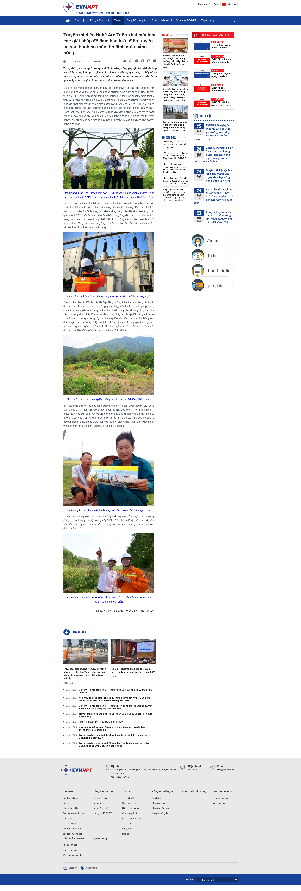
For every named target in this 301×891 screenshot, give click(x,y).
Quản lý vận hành (130, 803)
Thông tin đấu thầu (160, 808)
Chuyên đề (127, 829)
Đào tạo (125, 834)
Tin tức (118, 20)
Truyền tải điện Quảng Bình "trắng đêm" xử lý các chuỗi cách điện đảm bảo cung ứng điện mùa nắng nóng (114, 744)
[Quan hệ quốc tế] (198, 270)
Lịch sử (66, 803)
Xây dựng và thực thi (72, 855)
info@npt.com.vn (225, 769)
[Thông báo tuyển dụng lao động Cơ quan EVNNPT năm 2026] (202, 45)
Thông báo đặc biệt (160, 803)
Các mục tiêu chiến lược (74, 813)
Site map (91, 867)
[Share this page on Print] (131, 60)
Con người (67, 818)
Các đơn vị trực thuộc (72, 829)
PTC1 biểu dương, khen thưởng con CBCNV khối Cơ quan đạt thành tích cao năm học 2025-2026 (214, 196)
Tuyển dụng (208, 20)
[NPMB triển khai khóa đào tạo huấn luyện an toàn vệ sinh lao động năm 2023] (133, 651)
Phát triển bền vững (194, 791)
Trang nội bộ (204, 4)
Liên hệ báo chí (218, 803)
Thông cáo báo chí (220, 798)
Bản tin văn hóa (70, 850)
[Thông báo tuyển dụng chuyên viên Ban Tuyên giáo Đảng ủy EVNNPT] (202, 73)
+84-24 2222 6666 (197, 769)
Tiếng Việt (231, 4)
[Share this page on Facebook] (154, 60)
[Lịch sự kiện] (198, 285)
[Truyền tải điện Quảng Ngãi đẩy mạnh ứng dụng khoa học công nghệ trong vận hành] (175, 112)
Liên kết (189, 879)
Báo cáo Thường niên (72, 834)
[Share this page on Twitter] (142, 60)
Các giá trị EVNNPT (72, 808)
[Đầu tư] (198, 255)
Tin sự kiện (205, 116)
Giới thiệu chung (70, 798)
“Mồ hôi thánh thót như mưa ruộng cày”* (101, 722)
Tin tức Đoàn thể (100, 808)
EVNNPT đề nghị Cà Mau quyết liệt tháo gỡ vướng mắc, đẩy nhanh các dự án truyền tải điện (212, 132)
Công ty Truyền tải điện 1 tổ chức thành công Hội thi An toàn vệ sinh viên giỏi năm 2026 (219, 217)
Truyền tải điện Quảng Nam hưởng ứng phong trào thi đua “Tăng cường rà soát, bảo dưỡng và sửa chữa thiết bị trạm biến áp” (84, 673)
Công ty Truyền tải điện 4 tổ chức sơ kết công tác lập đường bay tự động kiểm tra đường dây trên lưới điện (115, 707)
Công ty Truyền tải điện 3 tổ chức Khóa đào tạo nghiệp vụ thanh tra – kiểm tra (116, 691)
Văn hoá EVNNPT (186, 20)
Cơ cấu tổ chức (70, 823)
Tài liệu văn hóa (70, 845)
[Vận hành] (198, 240)
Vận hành (156, 798)
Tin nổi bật (167, 35)
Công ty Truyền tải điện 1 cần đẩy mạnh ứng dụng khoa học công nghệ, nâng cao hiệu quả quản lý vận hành (213, 154)
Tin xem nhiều (169, 137)
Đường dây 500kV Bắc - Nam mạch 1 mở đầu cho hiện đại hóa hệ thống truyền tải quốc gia (114, 728)
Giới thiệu (80, 20)
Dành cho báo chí (162, 20)
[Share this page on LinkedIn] (148, 60)
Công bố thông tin (137, 20)
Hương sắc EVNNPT (101, 813)
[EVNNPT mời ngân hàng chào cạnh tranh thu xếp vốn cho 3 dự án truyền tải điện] (202, 59)
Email (216, 4)
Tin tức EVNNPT (130, 798)
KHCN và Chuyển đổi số (133, 818)
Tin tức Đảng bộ (99, 803)
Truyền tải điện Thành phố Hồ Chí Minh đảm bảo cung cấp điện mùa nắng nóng (115, 715)
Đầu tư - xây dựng (130, 808)
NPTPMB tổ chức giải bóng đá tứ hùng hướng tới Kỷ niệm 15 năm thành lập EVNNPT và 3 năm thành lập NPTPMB (114, 699)
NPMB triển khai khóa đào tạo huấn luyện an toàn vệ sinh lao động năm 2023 (133, 670)
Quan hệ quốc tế (129, 813)
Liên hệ (73, 867)
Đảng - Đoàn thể (99, 20)
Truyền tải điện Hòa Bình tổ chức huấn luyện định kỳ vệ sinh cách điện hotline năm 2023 (114, 736)
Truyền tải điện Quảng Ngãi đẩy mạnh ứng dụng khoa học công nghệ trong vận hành (219, 175)
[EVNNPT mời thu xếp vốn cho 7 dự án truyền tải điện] (202, 102)
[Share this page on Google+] (137, 60)
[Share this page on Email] (125, 60)
